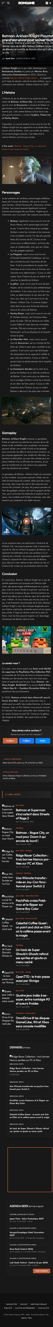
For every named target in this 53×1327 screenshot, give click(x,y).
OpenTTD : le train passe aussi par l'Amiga (33, 979)
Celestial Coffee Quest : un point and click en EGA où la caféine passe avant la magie (33, 929)
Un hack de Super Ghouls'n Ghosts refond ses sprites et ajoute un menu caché (32, 956)
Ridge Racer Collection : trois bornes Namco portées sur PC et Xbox (33, 859)
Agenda (24, 1318)
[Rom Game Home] (26, 3)
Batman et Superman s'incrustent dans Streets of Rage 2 (32, 814)
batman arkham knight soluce (23, 77)
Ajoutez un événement (25, 1308)
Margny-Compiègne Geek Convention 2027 (27, 1234)
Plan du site (43, 1308)
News (30, 1318)
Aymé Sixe (10, 58)
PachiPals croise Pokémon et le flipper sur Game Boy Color (31, 905)
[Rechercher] (8, 3)
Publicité (8, 1308)
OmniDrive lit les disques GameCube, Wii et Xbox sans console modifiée (32, 1022)
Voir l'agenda (41, 1271)
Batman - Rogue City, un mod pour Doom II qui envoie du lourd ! (24, 147)
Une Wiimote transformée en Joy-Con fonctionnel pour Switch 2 (31, 882)
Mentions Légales (39, 1304)
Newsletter (11, 1304)
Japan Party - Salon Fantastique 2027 (27, 1218)
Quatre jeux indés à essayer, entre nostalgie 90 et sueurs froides (33, 999)
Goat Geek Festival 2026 (21, 1249)
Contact (24, 1304)
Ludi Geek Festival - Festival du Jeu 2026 (29, 1262)
